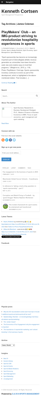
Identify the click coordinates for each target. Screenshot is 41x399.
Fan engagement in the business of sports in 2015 (20, 172)
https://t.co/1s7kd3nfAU (8, 232)
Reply (21, 227)
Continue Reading (7, 83)
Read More (5, 123)
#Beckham (13, 229)
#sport (5, 221)
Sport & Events (8, 366)
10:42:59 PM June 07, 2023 (24, 232)
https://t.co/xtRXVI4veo (19, 224)
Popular (6, 168)
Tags (29, 168)
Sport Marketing (16, 52)
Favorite (30, 227)
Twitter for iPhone (13, 227)
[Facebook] (10, 140)
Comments (21, 168)
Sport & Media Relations (14, 50)
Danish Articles (8, 361)
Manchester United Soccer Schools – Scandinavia (20, 179)
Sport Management (9, 374)
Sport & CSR (7, 363)
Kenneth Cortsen (19, 11)
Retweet (25, 227)
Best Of (6, 358)
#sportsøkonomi (6, 224)
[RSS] (3, 140)
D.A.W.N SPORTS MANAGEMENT (26, 393)
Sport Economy (28, 50)
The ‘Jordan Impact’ (10, 322)
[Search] (37, 95)
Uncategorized (8, 379)
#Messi (6, 229)
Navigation (9, 2)
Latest (13, 168)
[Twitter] (7, 140)
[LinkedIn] (14, 140)
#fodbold (11, 221)
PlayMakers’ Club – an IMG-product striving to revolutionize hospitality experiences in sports (19, 37)
